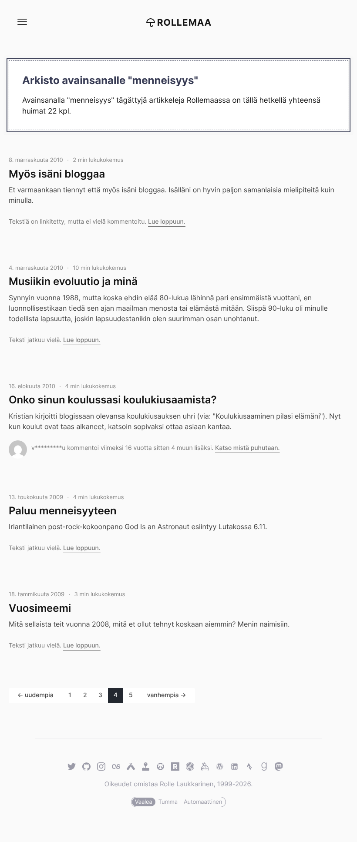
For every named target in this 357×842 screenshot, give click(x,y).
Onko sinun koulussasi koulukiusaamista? (112, 399)
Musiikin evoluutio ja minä (73, 281)
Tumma (168, 801)
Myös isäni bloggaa (57, 174)
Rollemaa (184, 22)
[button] (21, 22)
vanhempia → (166, 695)
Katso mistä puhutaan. (247, 448)
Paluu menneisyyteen (63, 510)
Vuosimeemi (40, 608)
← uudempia (35, 695)
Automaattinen (203, 801)
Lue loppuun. (166, 221)
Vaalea (143, 801)
